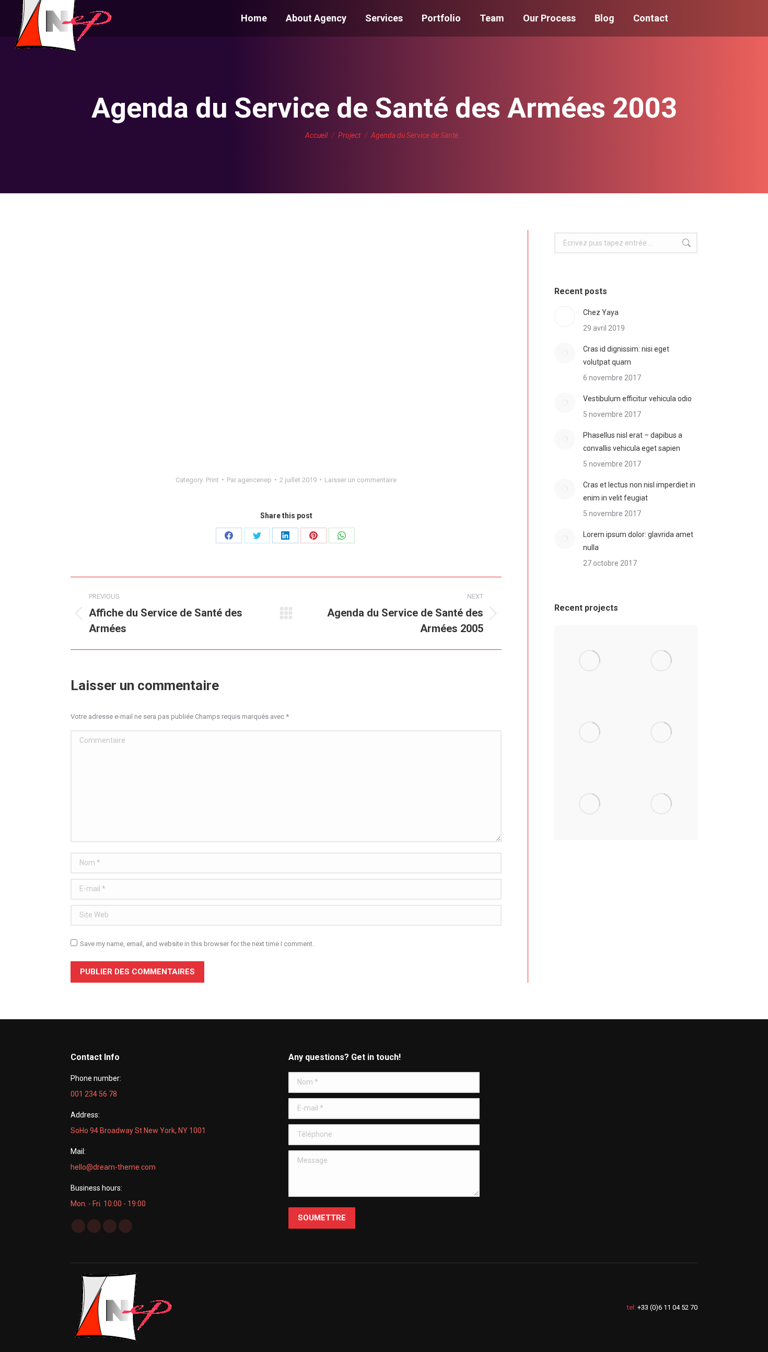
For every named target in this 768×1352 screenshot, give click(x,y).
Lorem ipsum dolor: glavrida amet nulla (638, 541)
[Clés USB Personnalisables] (590, 804)
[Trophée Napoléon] (661, 661)
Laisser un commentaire (360, 480)
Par (249, 480)
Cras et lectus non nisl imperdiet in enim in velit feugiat (639, 491)
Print (212, 480)
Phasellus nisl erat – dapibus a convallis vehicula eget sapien (632, 441)
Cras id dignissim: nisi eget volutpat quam (626, 355)
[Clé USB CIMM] (590, 732)
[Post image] (564, 316)
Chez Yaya (601, 312)
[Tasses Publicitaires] (661, 732)
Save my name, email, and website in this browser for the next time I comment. (197, 944)
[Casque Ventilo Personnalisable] (590, 661)
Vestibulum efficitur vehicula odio (637, 398)
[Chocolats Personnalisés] (661, 804)
